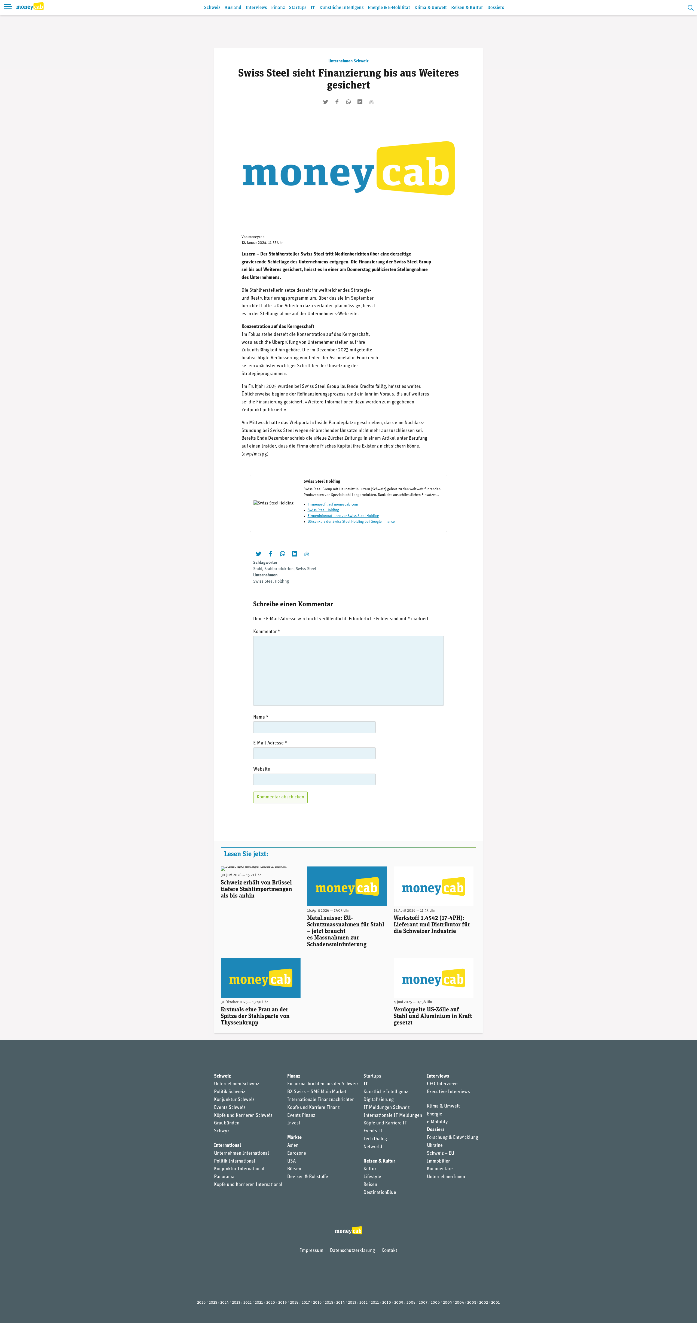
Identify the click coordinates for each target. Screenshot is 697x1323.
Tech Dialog (375, 1139)
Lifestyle (372, 1177)
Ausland (233, 7)
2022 (247, 1303)
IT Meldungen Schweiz (386, 1107)
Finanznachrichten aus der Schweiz (323, 1084)
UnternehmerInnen (446, 1177)
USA (291, 1161)
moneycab (256, 237)
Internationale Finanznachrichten (320, 1099)
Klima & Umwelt (430, 7)
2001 (495, 1303)
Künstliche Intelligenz (341, 7)
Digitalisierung (378, 1099)
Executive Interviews (448, 1092)
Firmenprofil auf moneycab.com (333, 505)
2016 (317, 1303)
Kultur (369, 1169)
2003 (471, 1303)
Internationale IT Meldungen (392, 1115)
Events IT (373, 1131)
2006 (435, 1303)
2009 (398, 1303)
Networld (372, 1147)
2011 (375, 1303)
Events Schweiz (230, 1107)
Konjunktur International (239, 1169)
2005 (447, 1303)
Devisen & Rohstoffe (307, 1177)
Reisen (370, 1184)
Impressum (311, 1250)
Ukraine (435, 1145)
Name (260, 717)
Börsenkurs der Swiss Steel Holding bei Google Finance (351, 522)
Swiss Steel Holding (323, 510)
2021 (259, 1303)
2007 (423, 1303)
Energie (434, 1114)
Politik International (234, 1161)
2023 (236, 1303)
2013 (352, 1303)
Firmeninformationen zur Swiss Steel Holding (343, 516)
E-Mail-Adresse (270, 743)
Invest (293, 1123)
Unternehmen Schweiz (348, 61)
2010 (386, 1303)
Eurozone (296, 1153)
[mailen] (371, 102)
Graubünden (226, 1123)
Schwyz (222, 1131)
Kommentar (266, 631)
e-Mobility (437, 1122)
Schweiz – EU (440, 1153)
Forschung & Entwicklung (452, 1137)
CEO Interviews (442, 1084)
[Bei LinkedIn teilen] (360, 102)
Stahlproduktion (279, 569)
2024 (224, 1303)
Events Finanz (301, 1115)
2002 (483, 1303)
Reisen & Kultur (467, 7)
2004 (459, 1303)
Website (261, 769)
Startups (297, 7)
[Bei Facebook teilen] (337, 102)
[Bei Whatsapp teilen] (348, 102)
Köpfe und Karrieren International (248, 1184)
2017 (306, 1303)
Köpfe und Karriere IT (385, 1123)
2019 (282, 1303)
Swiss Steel (306, 569)
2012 (363, 1303)
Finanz (278, 7)
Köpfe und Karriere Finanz (313, 1107)
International (227, 1145)
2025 (213, 1303)
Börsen (294, 1169)
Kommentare (440, 1169)
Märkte (294, 1137)
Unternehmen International (241, 1153)
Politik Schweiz (229, 1092)
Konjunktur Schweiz (234, 1099)
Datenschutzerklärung (352, 1250)
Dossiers (495, 7)
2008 (410, 1303)
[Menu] (8, 7)
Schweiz (212, 7)
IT (313, 7)
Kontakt (389, 1250)
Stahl (257, 569)
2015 (329, 1303)
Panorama (224, 1177)
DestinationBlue (379, 1192)
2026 (201, 1303)
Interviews (256, 7)
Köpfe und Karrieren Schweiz (243, 1115)
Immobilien (439, 1161)
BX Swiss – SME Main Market (316, 1092)
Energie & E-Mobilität (389, 7)
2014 (340, 1303)
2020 (270, 1303)
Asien (292, 1145)
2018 (294, 1303)
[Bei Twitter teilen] (326, 102)
